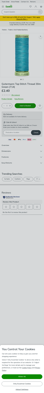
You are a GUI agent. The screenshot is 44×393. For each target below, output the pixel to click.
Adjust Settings (22, 390)
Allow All (22, 376)
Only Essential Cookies (22, 384)
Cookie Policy (27, 368)
